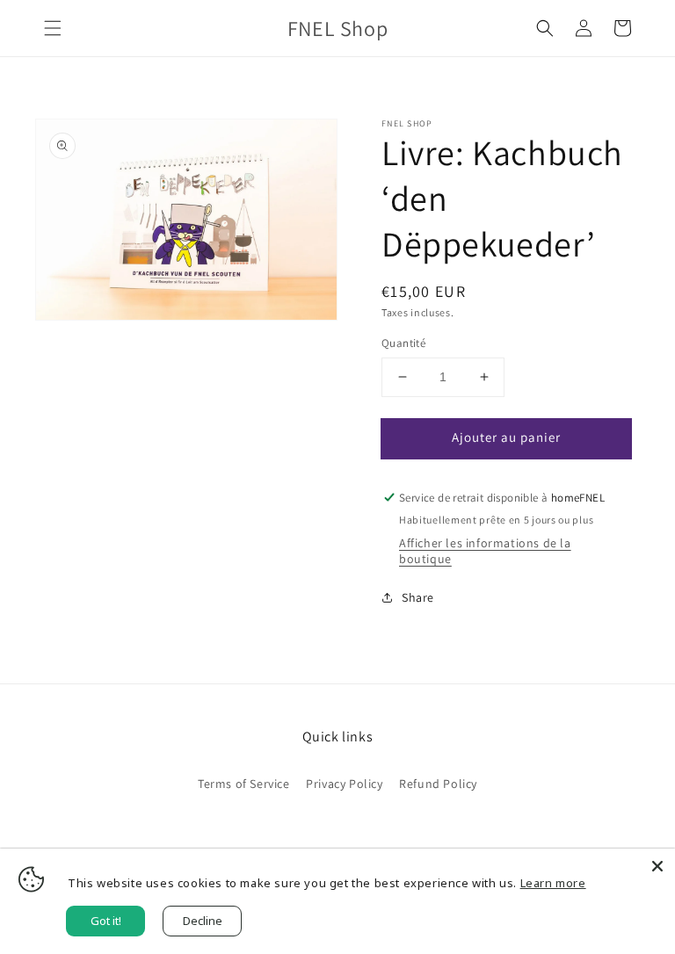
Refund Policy (438, 783)
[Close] (657, 866)
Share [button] (418, 597)
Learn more (553, 883)
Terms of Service (244, 783)
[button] (52, 28)
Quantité (403, 343)
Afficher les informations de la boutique (485, 551)
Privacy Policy (344, 783)
